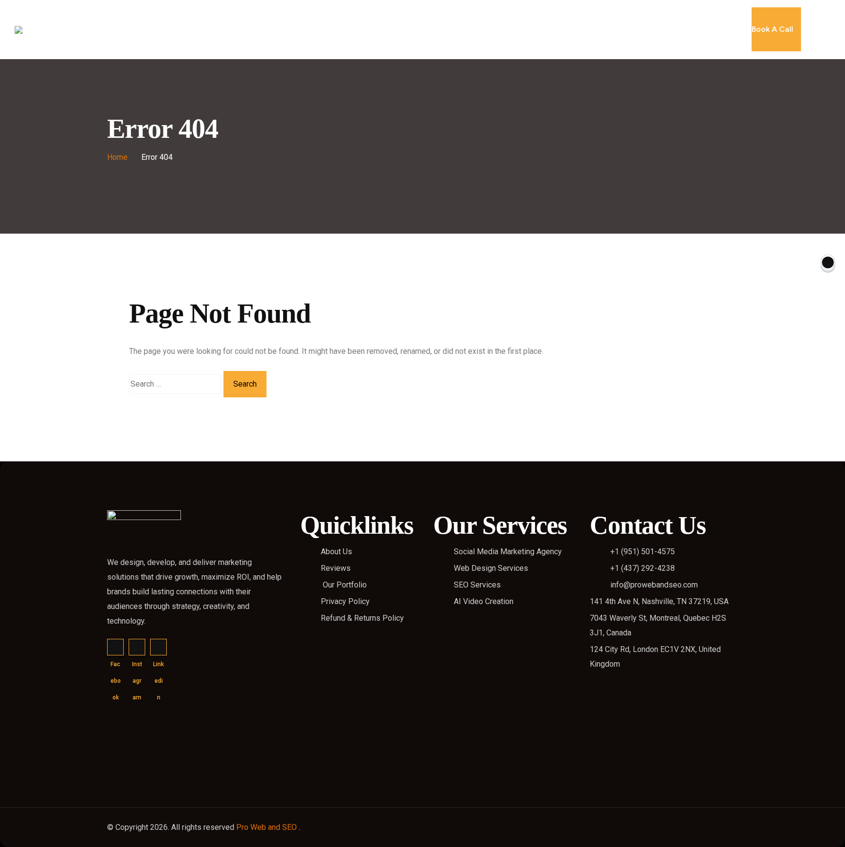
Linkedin (158, 647)
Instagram (137, 647)
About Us (326, 29)
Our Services (379, 29)
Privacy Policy (345, 601)
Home (285, 29)
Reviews (502, 29)
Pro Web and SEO (267, 827)
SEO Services (477, 584)
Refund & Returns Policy (362, 618)
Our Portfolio (449, 29)
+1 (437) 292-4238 (642, 568)
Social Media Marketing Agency (508, 551)
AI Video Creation (483, 601)
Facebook (115, 647)
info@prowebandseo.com (654, 584)
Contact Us (550, 29)
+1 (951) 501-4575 (642, 551)
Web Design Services (491, 568)
